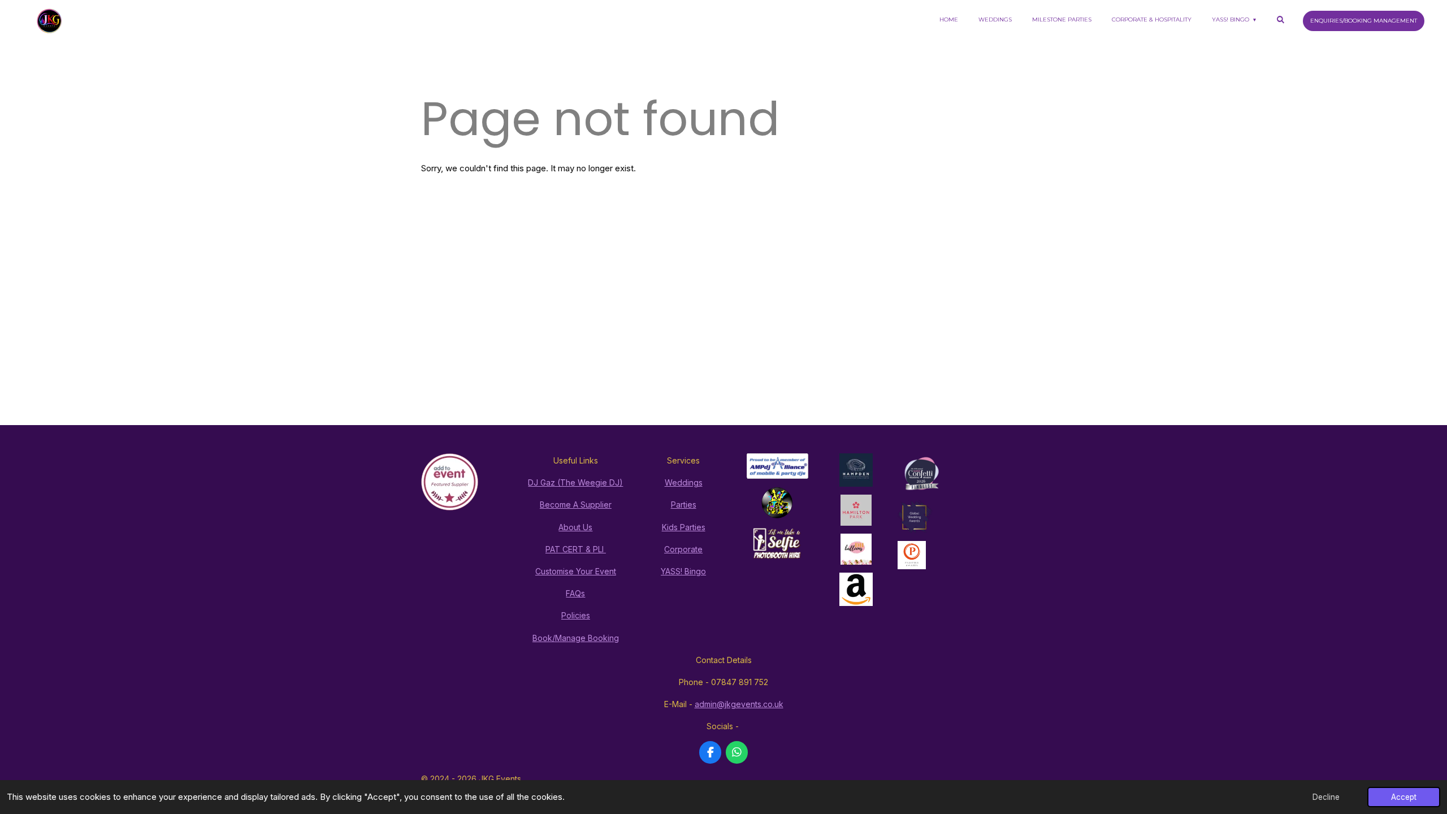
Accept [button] (1403, 797)
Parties (683, 504)
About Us (575, 527)
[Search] (1280, 20)
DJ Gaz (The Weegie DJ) (575, 482)
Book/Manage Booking (575, 638)
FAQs (575, 593)
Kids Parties (683, 527)
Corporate (683, 549)
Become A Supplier (576, 504)
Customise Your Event (575, 571)
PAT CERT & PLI (575, 549)
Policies (575, 615)
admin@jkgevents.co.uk (739, 704)
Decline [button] (1326, 797)
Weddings (684, 482)
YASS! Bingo (683, 571)
